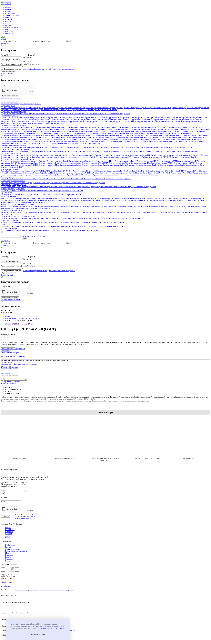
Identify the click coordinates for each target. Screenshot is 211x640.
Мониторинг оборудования (56, 143)
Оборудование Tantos (97, 131)
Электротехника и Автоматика (137, 175)
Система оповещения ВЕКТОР (27, 165)
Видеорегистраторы (48, 108)
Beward (52, 171)
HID (143, 171)
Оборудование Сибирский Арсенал (105, 139)
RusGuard (78, 173)
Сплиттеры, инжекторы (187, 108)
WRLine (164, 212)
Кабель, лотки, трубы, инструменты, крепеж (17, 204)
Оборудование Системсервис (190, 139)
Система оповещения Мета (49, 165)
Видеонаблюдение (8, 106)
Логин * (4, 55)
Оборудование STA (82, 131)
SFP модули (198, 121)
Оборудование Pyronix (190, 129)
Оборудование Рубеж (41, 139)
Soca (108, 173)
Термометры (6, 222)
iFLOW (184, 171)
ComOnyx (28, 212)
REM (122, 212)
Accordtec (9, 212)
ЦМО (206, 212)
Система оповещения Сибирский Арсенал (119, 165)
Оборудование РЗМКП (195, 137)
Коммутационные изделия (59, 206)
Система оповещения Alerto (11, 161)
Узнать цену (5, 373)
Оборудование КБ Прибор (141, 135)
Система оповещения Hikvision (80, 161)
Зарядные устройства (136, 200)
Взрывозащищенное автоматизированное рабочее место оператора (76, 147)
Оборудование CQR (92, 127)
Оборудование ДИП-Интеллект (166, 133)
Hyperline (66, 212)
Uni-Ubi (162, 173)
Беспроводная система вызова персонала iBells (18, 155)
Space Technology (116, 173)
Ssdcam (126, 173)
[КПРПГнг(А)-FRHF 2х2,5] (21, 436)
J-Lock (12, 173)
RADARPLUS (52, 179)
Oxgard (42, 173)
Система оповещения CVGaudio (34, 161)
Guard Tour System (134, 171)
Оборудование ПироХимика (60, 226)
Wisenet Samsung (177, 173)
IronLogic (203, 171)
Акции (7, 23)
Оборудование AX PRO (75, 127)
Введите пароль (39, 41)
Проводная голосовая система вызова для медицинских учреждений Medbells (66, 157)
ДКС (169, 212)
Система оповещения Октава (71, 165)
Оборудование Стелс (119, 141)
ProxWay (65, 173)
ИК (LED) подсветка (170, 108)
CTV (70, 171)
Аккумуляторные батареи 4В (135, 198)
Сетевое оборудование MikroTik (183, 120)
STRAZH (132, 173)
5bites (3, 212)
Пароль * (31, 55)
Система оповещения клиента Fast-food (87, 155)
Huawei (173, 171)
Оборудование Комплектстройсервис (182, 135)
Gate (125, 171)
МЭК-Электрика (178, 212)
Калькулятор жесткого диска (16, 551)
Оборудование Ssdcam (66, 131)
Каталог (8, 11)
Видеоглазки (127, 151)
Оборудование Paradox (155, 129)
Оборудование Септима (82, 139)
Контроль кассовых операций (79, 108)
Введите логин (6, 41)
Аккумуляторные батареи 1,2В (88, 198)
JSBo (17, 173)
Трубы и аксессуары (30, 206)
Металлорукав (43, 206)
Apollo (31, 171)
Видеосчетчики (20, 183)
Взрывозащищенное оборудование (14, 145)
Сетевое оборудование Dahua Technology (169, 118)
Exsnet (109, 171)
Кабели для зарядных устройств (156, 200)
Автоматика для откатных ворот (85, 218)
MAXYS (93, 212)
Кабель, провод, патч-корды (11, 206)
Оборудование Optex (121, 129)
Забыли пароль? (7, 73)
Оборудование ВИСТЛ (53, 135)
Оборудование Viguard (114, 131)
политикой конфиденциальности (51, 628)
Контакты (9, 33)
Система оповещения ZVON (185, 163)
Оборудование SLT (32, 131)
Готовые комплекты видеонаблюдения (15, 108)
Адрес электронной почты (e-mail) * (14, 64)
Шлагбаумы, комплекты (10, 218)
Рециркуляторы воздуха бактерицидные (26, 222)
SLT (131, 212)
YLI (185, 173)
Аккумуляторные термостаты (116, 200)
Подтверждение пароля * (10, 60)
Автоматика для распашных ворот (32, 218)
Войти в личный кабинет (10, 98)
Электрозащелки (83, 187)
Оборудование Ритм (8, 139)
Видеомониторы (146, 108)
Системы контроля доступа (11, 169)
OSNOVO (116, 212)
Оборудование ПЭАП (161, 137)
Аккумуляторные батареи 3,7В (112, 198)
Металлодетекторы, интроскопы (13, 189)
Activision (12, 171)
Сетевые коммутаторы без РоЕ (34, 118)
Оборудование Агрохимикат (174, 131)
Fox (121, 171)
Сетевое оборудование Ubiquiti (142, 121)
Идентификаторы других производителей (17, 175)
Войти (69, 41)
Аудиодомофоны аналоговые (42, 151)
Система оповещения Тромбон (171, 165)
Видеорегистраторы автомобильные (15, 114)
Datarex (49, 212)
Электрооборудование (9, 228)
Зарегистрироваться (8, 71)
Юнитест (155, 175)
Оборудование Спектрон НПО (31, 141)
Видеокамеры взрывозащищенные (14, 147)
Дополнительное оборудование (118, 114)
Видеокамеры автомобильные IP (41, 114)
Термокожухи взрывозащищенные (115, 147)
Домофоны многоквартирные (187, 151)
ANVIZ (25, 171)
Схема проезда (6, 582)
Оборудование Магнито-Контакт (37, 137)
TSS (157, 173)
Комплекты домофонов (32, 104)
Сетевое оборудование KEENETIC (110, 120)
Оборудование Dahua (125, 127)
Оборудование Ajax (26, 127)
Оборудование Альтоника (195, 131)
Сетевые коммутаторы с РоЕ (12, 118)
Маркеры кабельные (157, 206)
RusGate (61, 179)
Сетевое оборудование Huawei (39, 120)
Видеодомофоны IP (23, 151)
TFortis (158, 212)
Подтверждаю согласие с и (39, 69)
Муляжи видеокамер (93, 110)
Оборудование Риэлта (24, 139)
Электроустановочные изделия (86, 230)
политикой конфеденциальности (35, 69)
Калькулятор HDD (12, 27)
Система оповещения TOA (140, 163)
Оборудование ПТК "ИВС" (142, 137)
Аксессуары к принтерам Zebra (13, 195)
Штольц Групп (119, 175)
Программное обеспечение (71, 183)
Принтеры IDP (75, 195)
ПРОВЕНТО (199, 212)
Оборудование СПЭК (103, 141)
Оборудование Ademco (10, 127)
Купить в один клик (8, 383)
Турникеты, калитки (8, 177)
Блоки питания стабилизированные (14, 198)
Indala (189, 171)
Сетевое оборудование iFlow (62, 120)
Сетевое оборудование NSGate (27, 121)
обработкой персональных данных (62, 69)
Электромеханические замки (33, 187)
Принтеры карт (6, 193)
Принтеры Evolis (50, 195)
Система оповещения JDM (167, 161)
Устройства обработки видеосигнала (15, 110)
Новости (8, 19)
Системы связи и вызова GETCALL (158, 157)
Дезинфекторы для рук (88, 222)
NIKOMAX (101, 212)
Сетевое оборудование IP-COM (85, 120)
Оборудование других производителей (77, 135)
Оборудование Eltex (54, 118)
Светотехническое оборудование (13, 230)
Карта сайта (9, 559)
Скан (74, 191)
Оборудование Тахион (162, 121)
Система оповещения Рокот (92, 165)
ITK (75, 212)
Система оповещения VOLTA (162, 163)
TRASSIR (152, 173)
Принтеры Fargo (63, 195)
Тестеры (114, 110)
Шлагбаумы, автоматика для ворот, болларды (18, 216)
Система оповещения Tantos (119, 163)
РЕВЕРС (75, 175)
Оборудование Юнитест (37, 143)
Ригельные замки (70, 187)
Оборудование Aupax (57, 127)
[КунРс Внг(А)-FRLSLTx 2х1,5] (63, 436)
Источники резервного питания (40, 198)
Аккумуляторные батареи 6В (157, 198)
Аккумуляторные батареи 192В (93, 200)
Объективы (157, 108)
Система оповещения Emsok (58, 161)
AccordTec (5, 171)
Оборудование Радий (178, 137)
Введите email (6, 85)
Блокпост (100, 179)
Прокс (47, 175)
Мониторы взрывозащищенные (39, 147)
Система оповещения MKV (187, 161)
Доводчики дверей (97, 187)
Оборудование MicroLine (84, 129)
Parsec (47, 173)
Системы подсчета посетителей (13, 181)
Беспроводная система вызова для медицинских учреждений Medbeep (181, 155)
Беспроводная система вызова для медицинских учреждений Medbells (128, 155)
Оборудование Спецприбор (84, 141)
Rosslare (71, 173)
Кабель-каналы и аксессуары (80, 206)
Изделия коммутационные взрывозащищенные (175, 147)
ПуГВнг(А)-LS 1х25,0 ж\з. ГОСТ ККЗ (147, 458)
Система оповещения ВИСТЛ (12, 167)
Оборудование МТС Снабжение (37, 226)
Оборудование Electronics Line (159, 127)
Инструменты (96, 206)
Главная (8, 7)
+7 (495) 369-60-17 (40, 236)
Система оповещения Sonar (71, 163)
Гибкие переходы (125, 187)
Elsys (88, 171)
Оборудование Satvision (16, 131)
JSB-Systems (24, 173)
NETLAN (5, 214)
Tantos (145, 173)
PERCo (53, 173)
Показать (27, 57)
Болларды (113, 218)
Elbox (54, 212)
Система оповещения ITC (147, 161)
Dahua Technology (79, 171)
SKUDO (91, 173)
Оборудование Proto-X (172, 129)
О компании (10, 9)
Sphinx (44, 191)
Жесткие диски (134, 108)
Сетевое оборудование (9, 116)
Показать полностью (8, 347)
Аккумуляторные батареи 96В (69, 200)
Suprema (139, 173)
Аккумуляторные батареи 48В (22, 200)
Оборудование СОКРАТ (10, 141)
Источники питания (8, 197)
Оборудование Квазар (159, 135)
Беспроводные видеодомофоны (87, 151)
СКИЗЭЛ (79, 191)
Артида (196, 173)
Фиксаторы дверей (111, 187)
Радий (69, 175)
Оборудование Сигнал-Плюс (150, 139)
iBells (178, 171)
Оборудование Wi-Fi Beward (72, 118)
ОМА (33, 179)
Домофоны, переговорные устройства (15, 149)
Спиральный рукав (36, 208)
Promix (59, 173)
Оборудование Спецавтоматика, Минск (58, 141)
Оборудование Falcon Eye (15, 129)
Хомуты (47, 208)
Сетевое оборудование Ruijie (50, 121)
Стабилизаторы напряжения (196, 200)
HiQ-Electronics (158, 171)
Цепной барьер (103, 218)
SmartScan (38, 191)
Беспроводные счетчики (35, 183)
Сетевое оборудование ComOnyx (141, 118)
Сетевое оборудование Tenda (72, 121)
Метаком (36, 175)
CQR (66, 171)
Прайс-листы (10, 13)
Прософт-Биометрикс (58, 175)
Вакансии (9, 31)
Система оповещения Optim (28, 163)
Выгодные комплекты (9, 102)
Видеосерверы (62, 108)
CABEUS (21, 212)
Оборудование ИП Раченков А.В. (32, 135)
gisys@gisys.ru (6, 586)
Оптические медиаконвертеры (182, 121)
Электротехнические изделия (64, 230)
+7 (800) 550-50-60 (26, 236)
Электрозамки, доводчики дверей (13, 185)
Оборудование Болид (63, 133)
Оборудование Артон (47, 133)
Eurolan (60, 212)
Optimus (36, 173)
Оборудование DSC (140, 127)
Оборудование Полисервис (102, 137)
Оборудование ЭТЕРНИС (115, 226)
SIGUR (85, 173)
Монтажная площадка (199, 206)
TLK (10, 214)
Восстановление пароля (10, 96)
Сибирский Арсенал (92, 175)
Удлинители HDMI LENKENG (32, 123)
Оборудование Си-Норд (170, 139)
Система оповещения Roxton (50, 163)
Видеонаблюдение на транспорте (13, 112)
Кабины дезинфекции (71, 222)
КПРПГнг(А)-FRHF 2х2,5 (21, 458)
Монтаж (8, 17)
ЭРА (150, 175)
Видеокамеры (35, 108)
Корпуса (4, 202)
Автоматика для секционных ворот (59, 218)
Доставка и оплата (12, 15)
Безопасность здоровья (9, 220)
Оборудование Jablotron (65, 129)
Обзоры (8, 21)
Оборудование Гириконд (144, 133)
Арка (56, 191)
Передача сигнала (202, 108)
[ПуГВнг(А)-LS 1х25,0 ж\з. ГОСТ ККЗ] (147, 436)
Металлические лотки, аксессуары (178, 206)
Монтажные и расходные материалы (15, 208)
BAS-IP (46, 171)
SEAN (81, 175)
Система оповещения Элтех (193, 165)
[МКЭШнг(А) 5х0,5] (189, 436)
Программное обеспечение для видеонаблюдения (109, 108)
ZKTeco (190, 173)
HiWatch (167, 171)
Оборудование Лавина (15, 137)
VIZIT (168, 173)
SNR (135, 212)
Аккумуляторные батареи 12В (179, 198)
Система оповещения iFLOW (103, 161)
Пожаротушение (7, 224)
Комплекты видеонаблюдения (12, 104)
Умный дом (96, 143)
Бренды (8, 25)
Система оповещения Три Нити (147, 165)
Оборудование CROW (108, 127)
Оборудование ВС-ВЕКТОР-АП (105, 133)
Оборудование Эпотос (96, 226)
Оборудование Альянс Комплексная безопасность (20, 133)
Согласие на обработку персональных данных (57, 590)
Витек (201, 173)
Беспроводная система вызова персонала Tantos (19, 157)
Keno (31, 173)
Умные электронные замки (11, 187)
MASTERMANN (83, 212)
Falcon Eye (116, 171)
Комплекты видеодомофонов (110, 151)
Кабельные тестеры (109, 206)
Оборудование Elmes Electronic (183, 127)
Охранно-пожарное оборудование (13, 125)
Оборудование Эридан (19, 143)
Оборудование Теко (135, 141)
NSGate (109, 212)
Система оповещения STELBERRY (95, 163)
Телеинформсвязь (106, 175)
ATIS (41, 171)
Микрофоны (106, 110)
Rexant (127, 212)
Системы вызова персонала (11, 153)
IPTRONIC (195, 171)
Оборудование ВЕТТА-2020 (82, 133)
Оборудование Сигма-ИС (129, 139)
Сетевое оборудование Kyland (134, 120)
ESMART (94, 171)
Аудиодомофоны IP (8, 151)
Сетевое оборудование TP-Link (118, 121)
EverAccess (102, 171)
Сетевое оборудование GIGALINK (14, 120)
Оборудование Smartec (48, 131)
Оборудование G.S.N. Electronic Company (40, 129)
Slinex (97, 173)
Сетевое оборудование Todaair (94, 121)
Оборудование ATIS (41, 127)
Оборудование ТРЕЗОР (170, 141)
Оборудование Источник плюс (13, 226)
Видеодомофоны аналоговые (64, 151)
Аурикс (93, 179)
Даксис (206, 173)
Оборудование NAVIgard (103, 129)
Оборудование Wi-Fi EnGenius (94, 118)
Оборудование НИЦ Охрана (81, 137)
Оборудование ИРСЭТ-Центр (119, 135)
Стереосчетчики (7, 183)
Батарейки (172, 200)
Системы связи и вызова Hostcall (184, 157)
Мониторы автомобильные (96, 114)
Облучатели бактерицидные (52, 222)
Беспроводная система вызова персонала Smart (54, 155)
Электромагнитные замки (54, 187)
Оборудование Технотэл (152, 141)
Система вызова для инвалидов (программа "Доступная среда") (120, 157)
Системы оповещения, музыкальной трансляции (19, 159)
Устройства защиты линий (39, 110)
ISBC (3, 173)
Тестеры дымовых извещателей (79, 143)
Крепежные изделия (125, 206)
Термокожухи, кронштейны (75, 110)
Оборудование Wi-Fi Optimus (117, 118)
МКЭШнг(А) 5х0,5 (189, 458)
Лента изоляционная (141, 206)
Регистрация (5, 43)
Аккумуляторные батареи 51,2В (46, 200)
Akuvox (19, 171)
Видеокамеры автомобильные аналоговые (69, 114)
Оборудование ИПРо (100, 135)
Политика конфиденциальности (27, 590)
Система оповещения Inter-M (126, 161)
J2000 (7, 173)
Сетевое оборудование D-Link (196, 118)
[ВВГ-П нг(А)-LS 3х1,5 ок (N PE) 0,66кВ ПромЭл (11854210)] (105, 436)
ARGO (36, 171)
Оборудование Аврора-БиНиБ (151, 131)
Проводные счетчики (52, 183)
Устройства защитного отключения (39, 230)
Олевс (42, 175)
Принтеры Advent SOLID (34, 195)
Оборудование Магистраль (60, 137)
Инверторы (181, 200)
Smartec (103, 173)
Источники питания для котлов (65, 198)
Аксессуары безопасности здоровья (110, 222)
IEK (71, 212)
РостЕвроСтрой (110, 179)
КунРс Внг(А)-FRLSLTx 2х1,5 (64, 458)
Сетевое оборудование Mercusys (158, 120)
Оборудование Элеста (79, 226)
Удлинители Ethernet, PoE (11, 123)
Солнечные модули (39, 202)
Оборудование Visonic (131, 131)
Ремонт (8, 29)
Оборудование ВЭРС (126, 133)
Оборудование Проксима (122, 137)
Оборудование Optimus (137, 129)
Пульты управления (56, 110)
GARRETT (5, 191)
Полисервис (189, 212)
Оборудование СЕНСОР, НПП (61, 139)
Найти (24, 239)
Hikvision (148, 171)
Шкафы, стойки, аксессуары (11, 210)
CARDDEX (59, 171)
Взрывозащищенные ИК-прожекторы (142, 147)
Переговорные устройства (142, 151)
